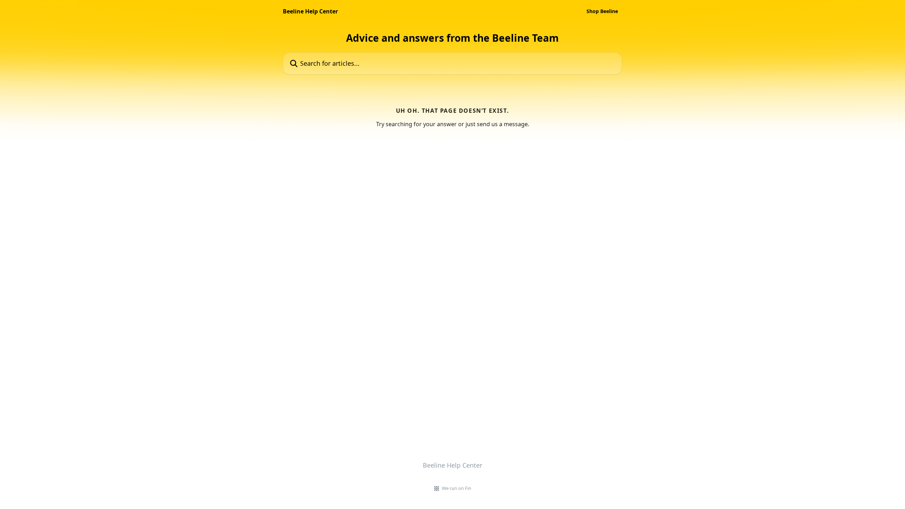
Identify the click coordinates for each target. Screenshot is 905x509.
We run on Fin (456, 488)
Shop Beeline (602, 11)
